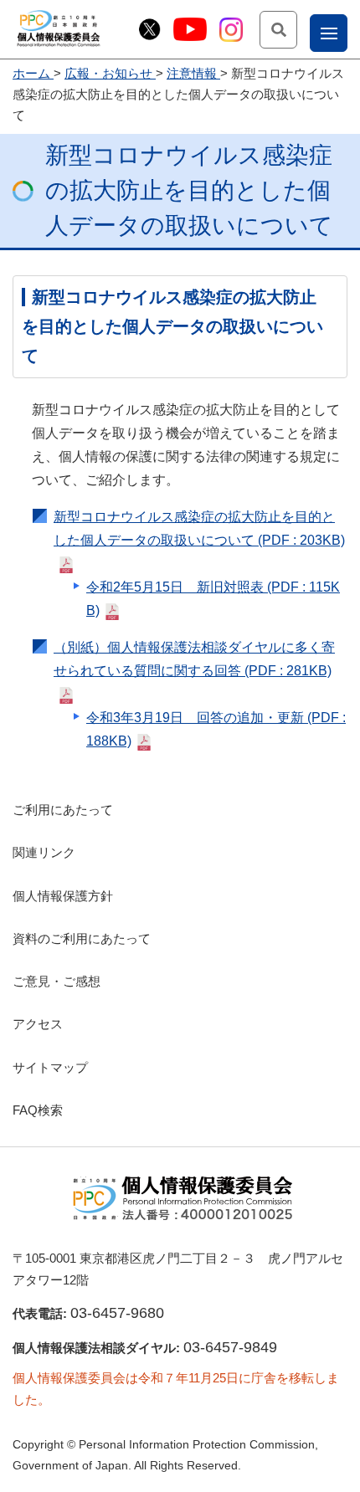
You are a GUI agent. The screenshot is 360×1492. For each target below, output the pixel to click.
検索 (296, 28)
